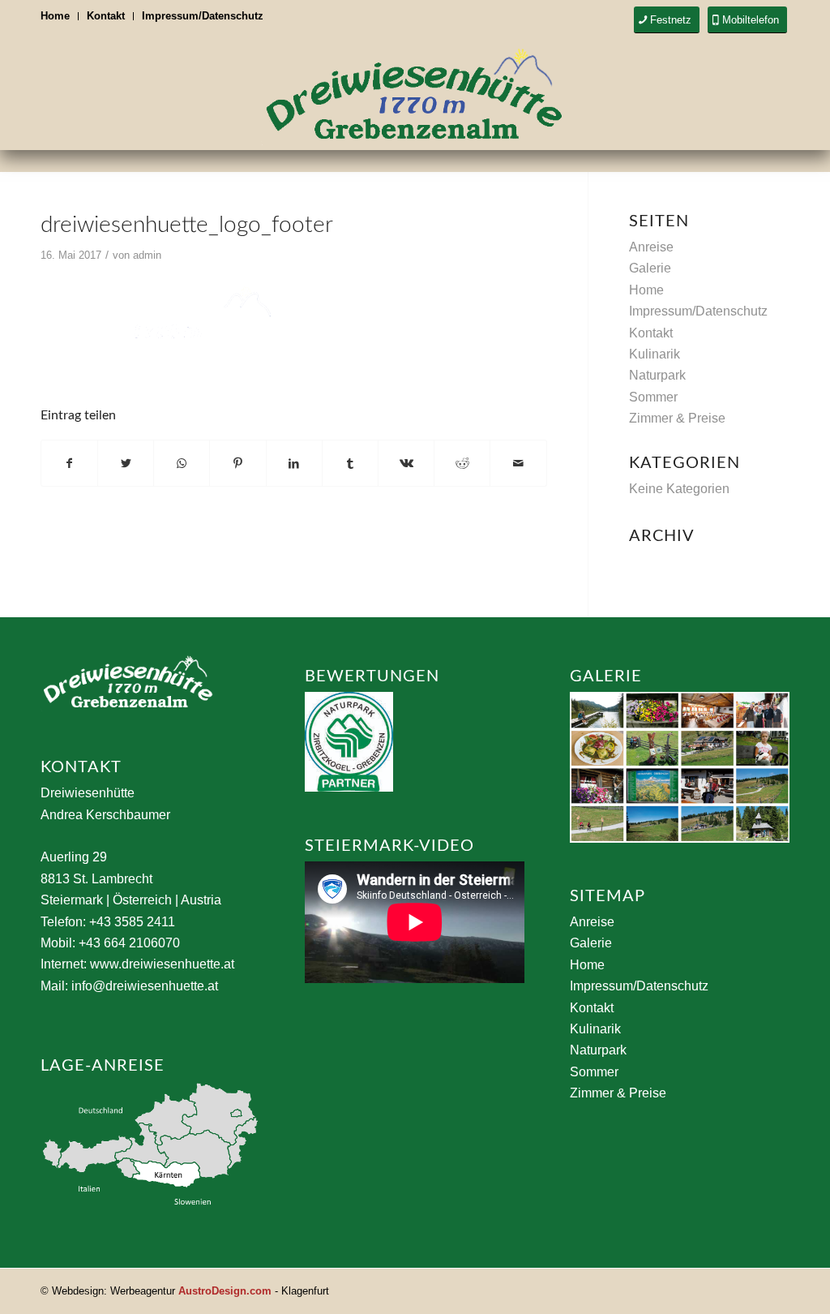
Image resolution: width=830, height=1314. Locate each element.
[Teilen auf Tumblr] (350, 463)
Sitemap (607, 896)
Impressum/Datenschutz (202, 16)
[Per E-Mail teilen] (517, 463)
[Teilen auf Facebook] (69, 463)
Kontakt (106, 16)
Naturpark (657, 375)
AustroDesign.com (225, 1291)
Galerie (650, 268)
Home (55, 16)
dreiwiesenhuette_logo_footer (187, 224)
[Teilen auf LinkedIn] (294, 463)
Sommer (653, 397)
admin (147, 255)
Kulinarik (654, 354)
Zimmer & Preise (677, 418)
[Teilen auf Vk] (406, 463)
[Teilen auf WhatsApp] (181, 463)
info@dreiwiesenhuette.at (144, 986)
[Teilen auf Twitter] (125, 463)
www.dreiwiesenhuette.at (162, 964)
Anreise (651, 247)
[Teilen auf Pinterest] (237, 463)
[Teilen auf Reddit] (462, 463)
